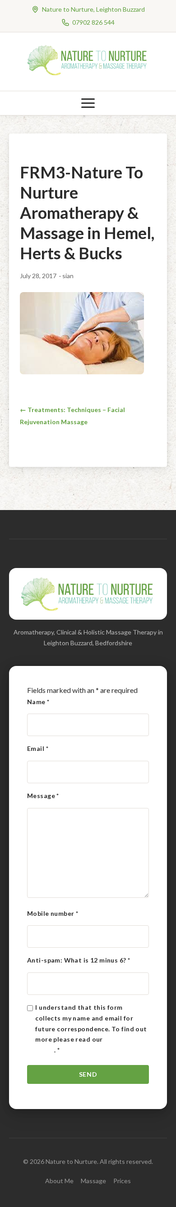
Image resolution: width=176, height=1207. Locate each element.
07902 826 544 (93, 22)
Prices (122, 1181)
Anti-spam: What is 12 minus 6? (78, 960)
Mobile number (52, 913)
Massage (93, 1181)
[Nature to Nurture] (88, 74)
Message (43, 795)
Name (38, 702)
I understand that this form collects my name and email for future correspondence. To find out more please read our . (91, 1028)
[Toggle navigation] (88, 103)
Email (37, 748)
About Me (59, 1181)
